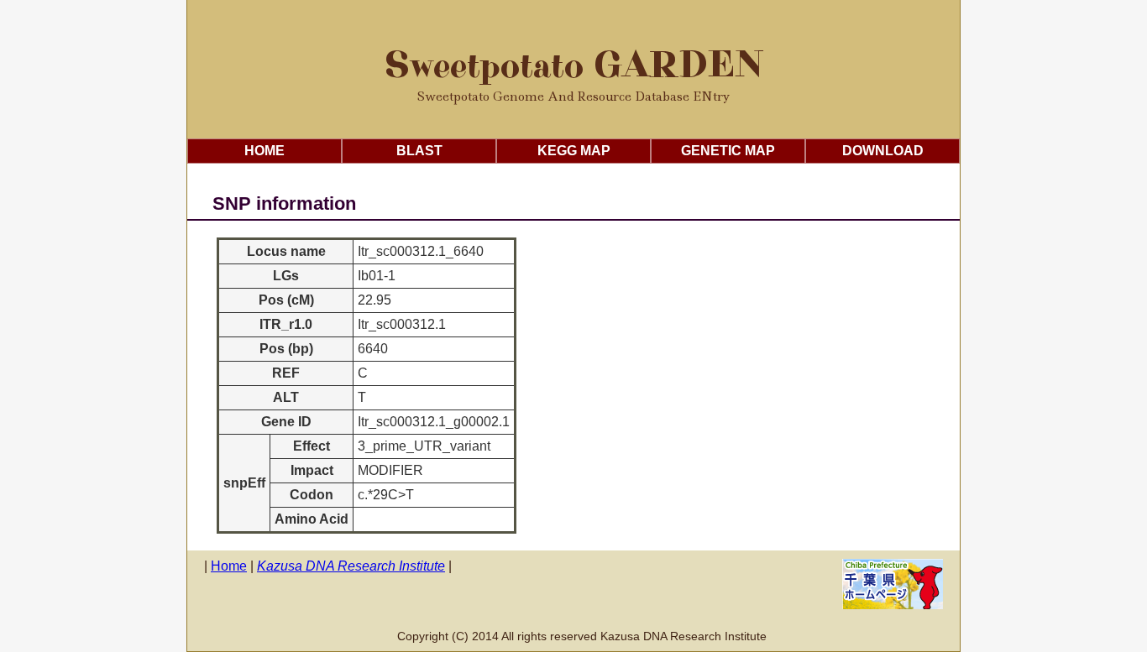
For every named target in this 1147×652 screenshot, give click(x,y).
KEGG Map (573, 150)
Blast (419, 150)
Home (264, 150)
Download (883, 150)
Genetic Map (728, 150)
